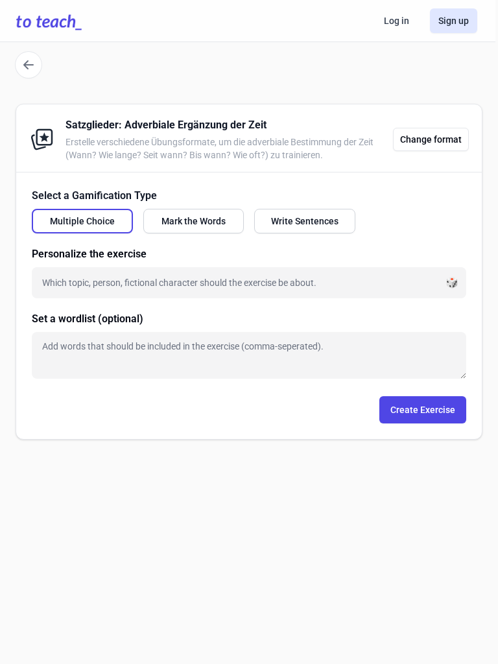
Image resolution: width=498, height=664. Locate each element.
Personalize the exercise (89, 254)
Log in (396, 21)
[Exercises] (29, 65)
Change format (431, 139)
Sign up (453, 21)
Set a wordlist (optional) (87, 319)
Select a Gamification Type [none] (94, 195)
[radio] (82, 221)
